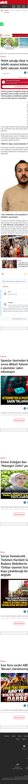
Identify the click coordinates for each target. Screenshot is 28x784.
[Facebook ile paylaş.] (25, 72)
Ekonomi (18, 10)
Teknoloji (3, 356)
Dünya (3, 552)
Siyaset (12, 10)
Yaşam (24, 739)
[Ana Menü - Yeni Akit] (1, 10)
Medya (18, 739)
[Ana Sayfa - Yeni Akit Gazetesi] (3, 2)
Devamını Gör (18, 420)
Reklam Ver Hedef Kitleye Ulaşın (17, 767)
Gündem (6, 10)
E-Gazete (24, 749)
